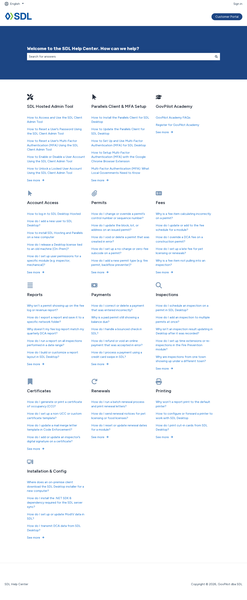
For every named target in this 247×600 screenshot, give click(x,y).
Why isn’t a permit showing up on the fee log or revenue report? (55, 308)
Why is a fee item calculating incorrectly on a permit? (183, 216)
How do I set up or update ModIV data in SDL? (55, 516)
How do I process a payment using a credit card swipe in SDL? (116, 354)
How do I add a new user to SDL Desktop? (49, 223)
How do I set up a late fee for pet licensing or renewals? (179, 251)
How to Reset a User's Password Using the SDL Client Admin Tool (54, 131)
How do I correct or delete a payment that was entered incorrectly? (117, 308)
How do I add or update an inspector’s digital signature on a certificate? (53, 439)
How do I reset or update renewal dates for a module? (119, 427)
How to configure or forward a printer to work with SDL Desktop (184, 416)
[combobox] (120, 56)
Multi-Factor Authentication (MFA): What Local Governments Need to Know (120, 171)
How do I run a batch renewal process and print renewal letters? (117, 404)
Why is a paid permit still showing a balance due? (115, 319)
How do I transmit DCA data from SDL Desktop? (54, 528)
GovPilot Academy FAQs (173, 117)
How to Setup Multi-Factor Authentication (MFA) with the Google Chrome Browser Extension (118, 157)
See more (33, 180)
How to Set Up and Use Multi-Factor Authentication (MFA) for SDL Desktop (118, 143)
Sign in (237, 4)
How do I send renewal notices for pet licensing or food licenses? (118, 416)
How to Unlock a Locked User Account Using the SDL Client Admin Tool (54, 171)
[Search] (216, 56)
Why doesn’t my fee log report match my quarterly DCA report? (55, 331)
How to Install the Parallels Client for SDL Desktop (120, 120)
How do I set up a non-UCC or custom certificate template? (54, 416)
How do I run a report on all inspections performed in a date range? (54, 343)
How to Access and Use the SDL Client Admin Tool (54, 120)
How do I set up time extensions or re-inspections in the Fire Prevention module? (183, 345)
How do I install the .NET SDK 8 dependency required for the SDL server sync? (54, 502)
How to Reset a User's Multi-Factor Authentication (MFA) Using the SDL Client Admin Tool (52, 145)
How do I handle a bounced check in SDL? (116, 331)
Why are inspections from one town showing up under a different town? (181, 359)
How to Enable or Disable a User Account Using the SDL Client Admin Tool (56, 159)
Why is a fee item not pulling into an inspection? (180, 263)
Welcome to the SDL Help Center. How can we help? (83, 48)
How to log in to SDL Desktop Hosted (54, 214)
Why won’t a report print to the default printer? (183, 404)
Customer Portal (227, 16)
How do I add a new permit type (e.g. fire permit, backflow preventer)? (119, 263)
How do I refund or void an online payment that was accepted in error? (117, 343)
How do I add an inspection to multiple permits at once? (183, 319)
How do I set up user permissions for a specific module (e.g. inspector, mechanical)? (54, 260)
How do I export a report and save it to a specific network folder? (55, 319)
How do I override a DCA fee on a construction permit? (179, 239)
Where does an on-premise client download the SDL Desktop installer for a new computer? (55, 486)
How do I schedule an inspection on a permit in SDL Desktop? (182, 308)
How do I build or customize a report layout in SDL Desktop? (52, 354)
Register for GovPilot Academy (177, 125)
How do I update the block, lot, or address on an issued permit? (115, 227)
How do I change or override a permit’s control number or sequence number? (118, 216)
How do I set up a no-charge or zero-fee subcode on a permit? (119, 251)
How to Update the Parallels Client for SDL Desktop (118, 131)
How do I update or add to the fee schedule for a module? (180, 227)
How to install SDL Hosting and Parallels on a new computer (55, 235)
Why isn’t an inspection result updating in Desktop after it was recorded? (184, 331)
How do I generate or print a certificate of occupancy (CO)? (54, 404)
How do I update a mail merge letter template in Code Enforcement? (52, 427)
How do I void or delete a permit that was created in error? (120, 239)
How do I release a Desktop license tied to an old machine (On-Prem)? (54, 247)
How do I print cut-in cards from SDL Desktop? (181, 427)
